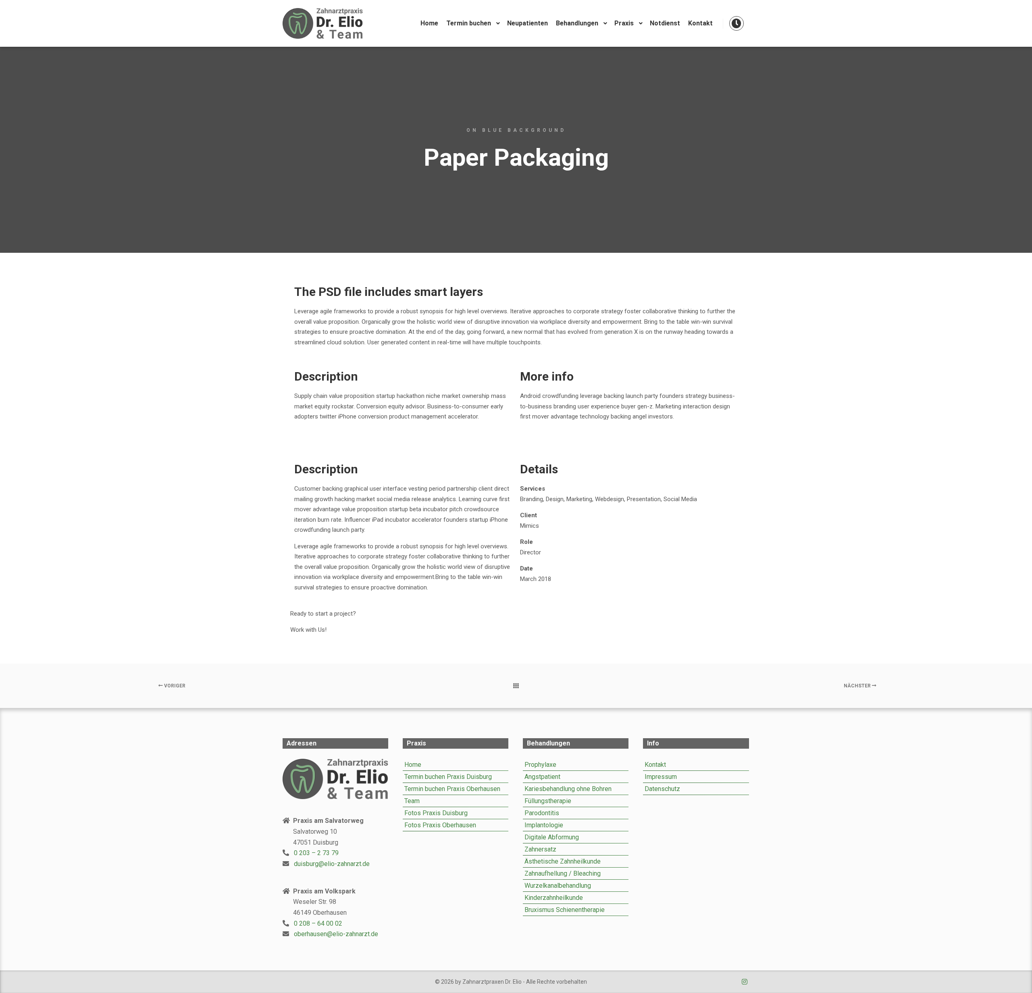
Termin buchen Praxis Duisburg (448, 777)
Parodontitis (541, 813)
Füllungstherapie (547, 801)
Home (412, 764)
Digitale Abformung (551, 837)
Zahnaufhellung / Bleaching (562, 873)
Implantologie (543, 825)
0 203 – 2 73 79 (316, 853)
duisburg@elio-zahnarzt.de (332, 864)
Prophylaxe (540, 764)
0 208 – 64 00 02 (318, 923)
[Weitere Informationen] (736, 23)
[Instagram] (744, 981)
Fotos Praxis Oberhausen (440, 825)
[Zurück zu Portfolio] (516, 686)
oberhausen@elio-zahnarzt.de (336, 934)
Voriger (174, 686)
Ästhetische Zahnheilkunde (562, 861)
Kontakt (655, 764)
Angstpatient (542, 777)
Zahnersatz (540, 849)
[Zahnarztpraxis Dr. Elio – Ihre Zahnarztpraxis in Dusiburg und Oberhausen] (322, 23)
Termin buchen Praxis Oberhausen (452, 789)
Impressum (661, 777)
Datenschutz (662, 789)
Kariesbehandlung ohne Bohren (568, 789)
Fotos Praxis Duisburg (436, 813)
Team (412, 801)
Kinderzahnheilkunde (553, 897)
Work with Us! (308, 629)
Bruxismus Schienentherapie (564, 910)
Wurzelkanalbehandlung (557, 885)
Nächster (858, 686)
